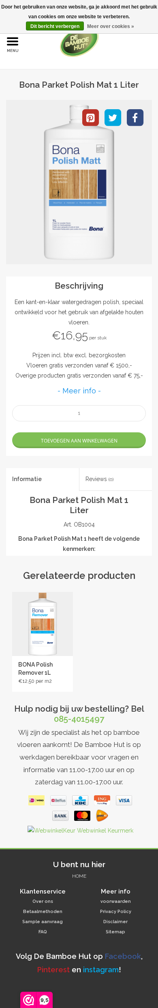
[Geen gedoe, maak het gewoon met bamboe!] (91, 41)
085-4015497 (79, 719)
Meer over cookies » (110, 26)
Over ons (42, 901)
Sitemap (115, 932)
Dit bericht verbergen (54, 26)
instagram (101, 969)
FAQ (42, 932)
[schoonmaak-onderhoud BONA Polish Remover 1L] (42, 624)
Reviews (99, 479)
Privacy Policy (115, 911)
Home (79, 876)
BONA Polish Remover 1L (35, 668)
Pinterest (53, 969)
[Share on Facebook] (135, 117)
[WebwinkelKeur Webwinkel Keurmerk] (79, 832)
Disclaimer (115, 921)
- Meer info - (79, 390)
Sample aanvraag (42, 921)
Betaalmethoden (42, 911)
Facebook (123, 956)
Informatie (27, 479)
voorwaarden (115, 901)
